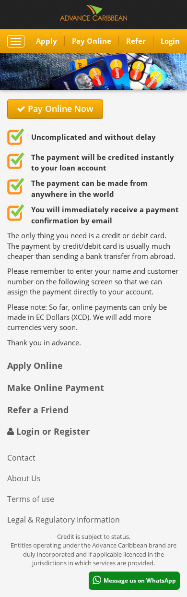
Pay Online (91, 41)
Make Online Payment (55, 387)
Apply (46, 41)
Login (170, 41)
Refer (136, 41)
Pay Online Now (59, 108)
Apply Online (35, 365)
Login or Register (52, 431)
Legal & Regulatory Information (63, 519)
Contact (21, 457)
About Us (24, 478)
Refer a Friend (38, 409)
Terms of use (30, 499)
